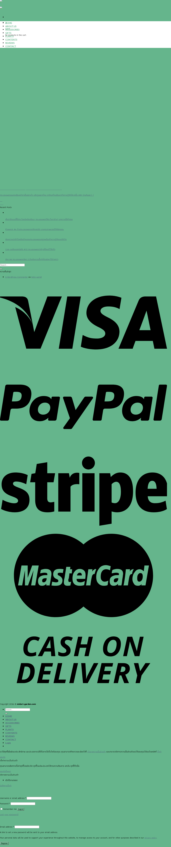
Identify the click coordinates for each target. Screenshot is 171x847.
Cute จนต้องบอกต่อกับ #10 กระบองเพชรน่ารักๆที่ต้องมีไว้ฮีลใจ (30, 249)
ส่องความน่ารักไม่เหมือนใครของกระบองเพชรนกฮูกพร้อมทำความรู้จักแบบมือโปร (36, 239)
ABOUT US (10, 26)
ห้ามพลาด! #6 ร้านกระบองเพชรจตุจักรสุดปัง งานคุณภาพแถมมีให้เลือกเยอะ (34, 229)
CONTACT (10, 46)
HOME (8, 22)
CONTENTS (11, 39)
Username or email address (13, 798)
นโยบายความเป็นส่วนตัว (96, 751)
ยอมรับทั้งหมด (5, 771)
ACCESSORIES (12, 29)
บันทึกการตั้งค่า (5, 785)
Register (4, 843)
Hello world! (36, 277)
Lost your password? (9, 814)
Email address (7, 826)
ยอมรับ (2, 757)
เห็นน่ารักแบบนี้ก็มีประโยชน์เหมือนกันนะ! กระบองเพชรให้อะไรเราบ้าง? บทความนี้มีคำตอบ (39, 219)
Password (5, 803)
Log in (20, 809)
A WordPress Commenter (16, 277)
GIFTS (8, 32)
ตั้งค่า (159, 751)
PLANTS (9, 36)
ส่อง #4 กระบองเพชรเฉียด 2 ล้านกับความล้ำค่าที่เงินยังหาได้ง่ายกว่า (31, 259)
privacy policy (151, 837)
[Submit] (6, 713)
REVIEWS (10, 42)
